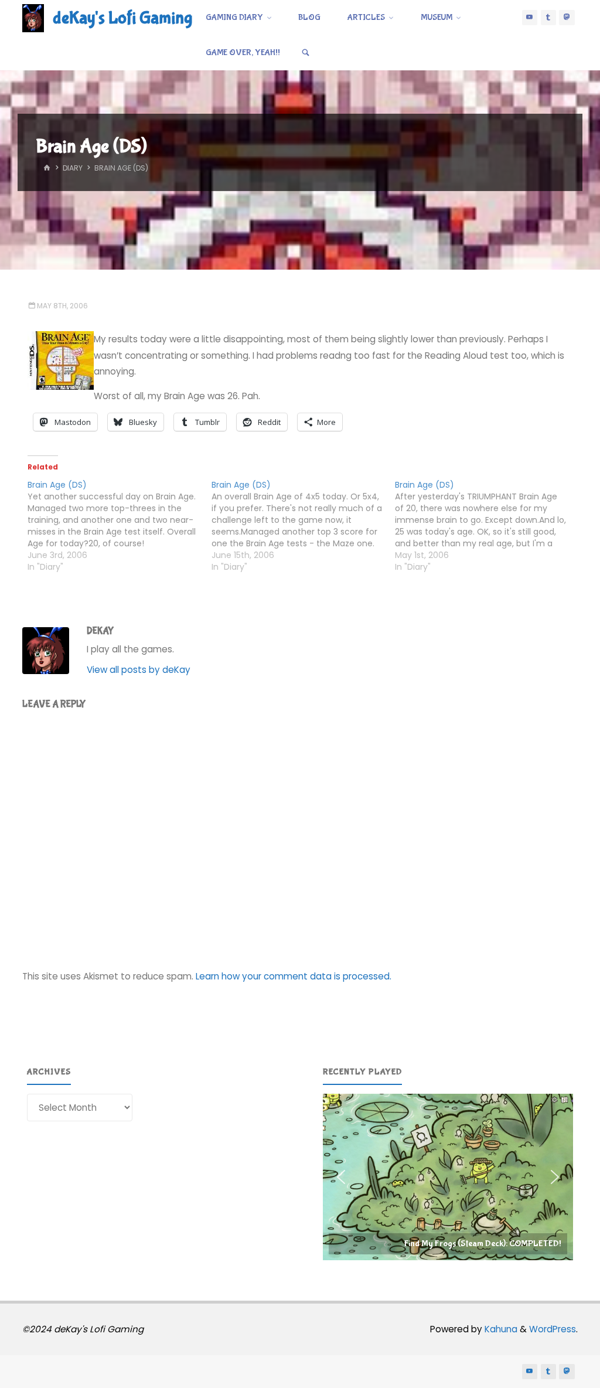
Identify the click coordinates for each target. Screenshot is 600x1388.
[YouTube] (529, 17)
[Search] (306, 52)
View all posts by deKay (138, 670)
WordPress (552, 1329)
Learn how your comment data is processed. (293, 976)
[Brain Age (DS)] (119, 526)
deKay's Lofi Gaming (122, 18)
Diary (73, 168)
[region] (448, 1177)
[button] (448, 1177)
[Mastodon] (566, 17)
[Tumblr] (548, 17)
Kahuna (499, 1329)
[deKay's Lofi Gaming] (33, 17)
